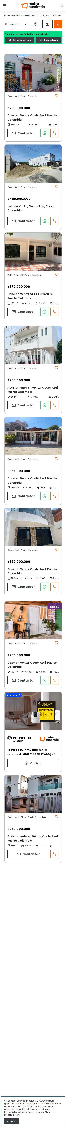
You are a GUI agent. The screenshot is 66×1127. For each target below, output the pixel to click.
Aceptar (11, 1121)
